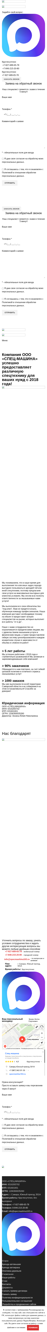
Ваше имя (7, 97)
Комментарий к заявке (13, 121)
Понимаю (33, 1328)
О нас (4, 1281)
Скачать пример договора (14, 1291)
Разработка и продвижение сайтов (19, 1304)
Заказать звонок (11, 79)
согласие (20, 159)
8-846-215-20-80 (20, 1208)
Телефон (7, 109)
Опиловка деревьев (11, 1271)
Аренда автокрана (11, 1267)
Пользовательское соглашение (17, 1301)
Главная (5, 351)
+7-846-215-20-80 (10, 68)
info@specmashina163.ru (17, 959)
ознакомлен (36, 169)
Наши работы (8, 1277)
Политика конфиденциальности (17, 1298)
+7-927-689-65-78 (10, 65)
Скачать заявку (9, 1294)
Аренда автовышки (11, 1264)
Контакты (6, 1284)
